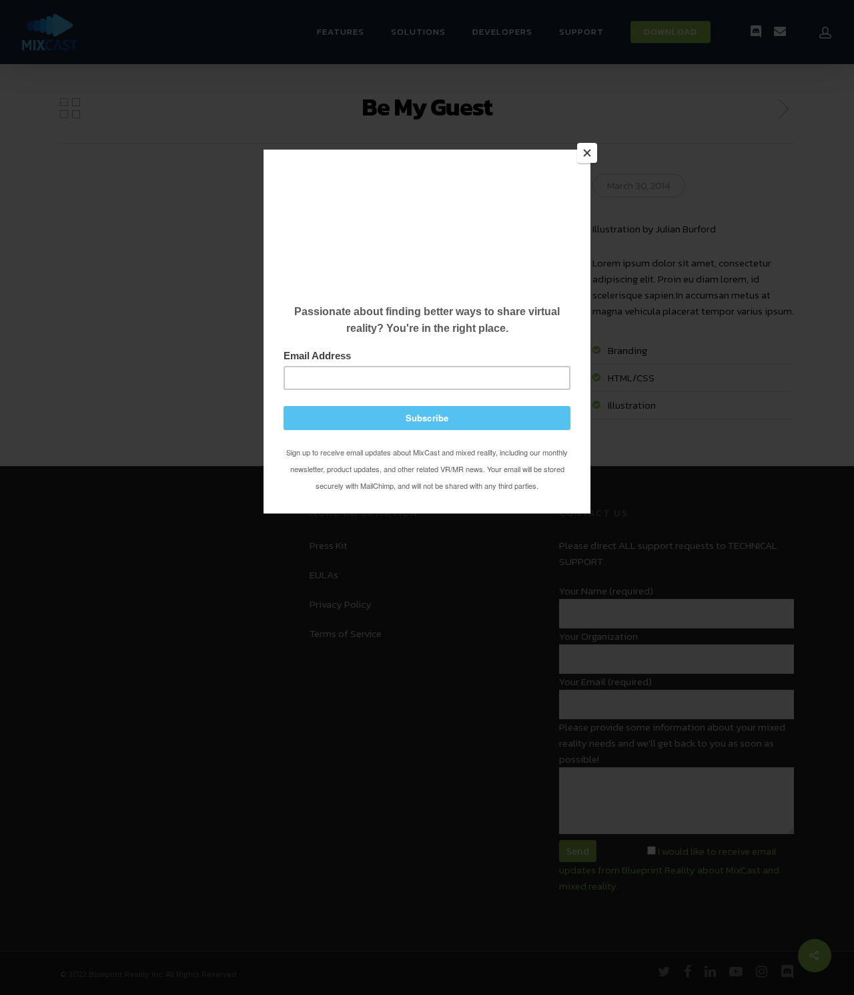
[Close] (587, 153)
